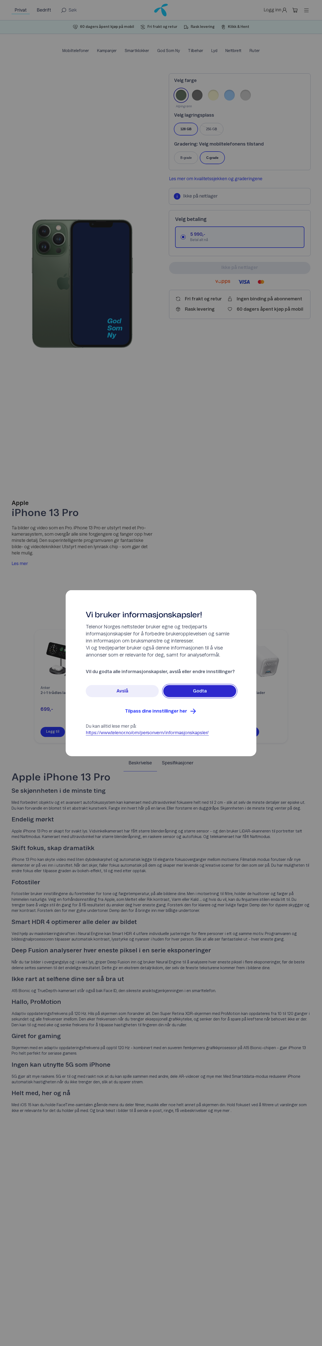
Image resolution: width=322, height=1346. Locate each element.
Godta (200, 691)
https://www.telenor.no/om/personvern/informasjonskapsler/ (147, 732)
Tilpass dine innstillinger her (156, 711)
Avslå (122, 691)
